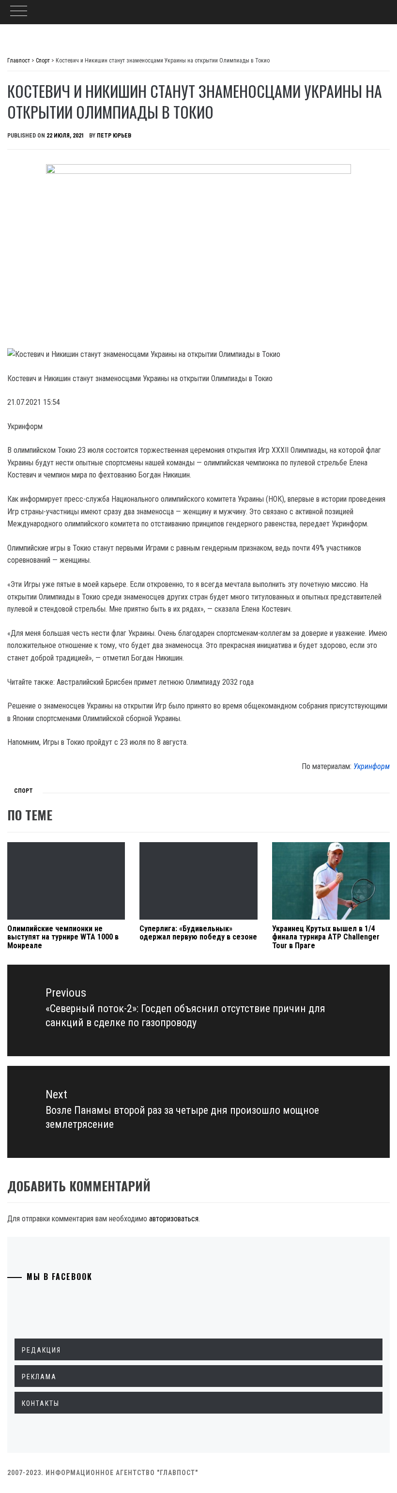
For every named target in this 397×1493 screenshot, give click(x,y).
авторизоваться (173, 1218)
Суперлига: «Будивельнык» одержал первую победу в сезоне (198, 933)
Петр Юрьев (114, 135)
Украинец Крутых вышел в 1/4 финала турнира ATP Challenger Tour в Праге (326, 937)
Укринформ (371, 766)
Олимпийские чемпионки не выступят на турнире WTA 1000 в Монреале (63, 937)
